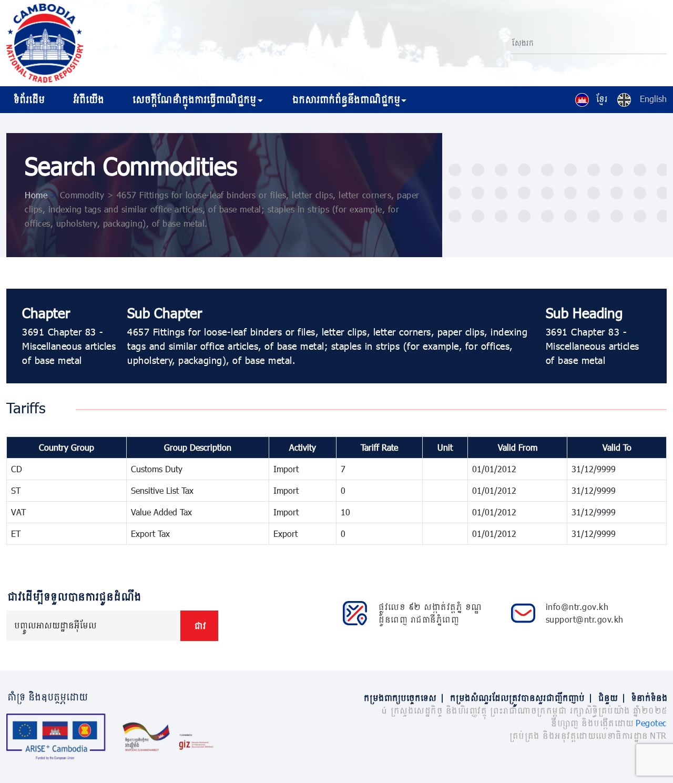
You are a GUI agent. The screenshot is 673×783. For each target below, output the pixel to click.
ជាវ (199, 626)
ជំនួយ (611, 698)
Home (36, 195)
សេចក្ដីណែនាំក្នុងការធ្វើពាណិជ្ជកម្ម (193, 99)
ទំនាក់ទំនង (648, 698)
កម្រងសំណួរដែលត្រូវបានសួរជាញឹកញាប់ (520, 698)
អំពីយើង (87, 99)
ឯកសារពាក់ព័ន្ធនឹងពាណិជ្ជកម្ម (345, 99)
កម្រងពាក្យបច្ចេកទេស (403, 698)
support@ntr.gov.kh (585, 619)
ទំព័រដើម (28, 99)
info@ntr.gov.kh (577, 607)
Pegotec (651, 723)
